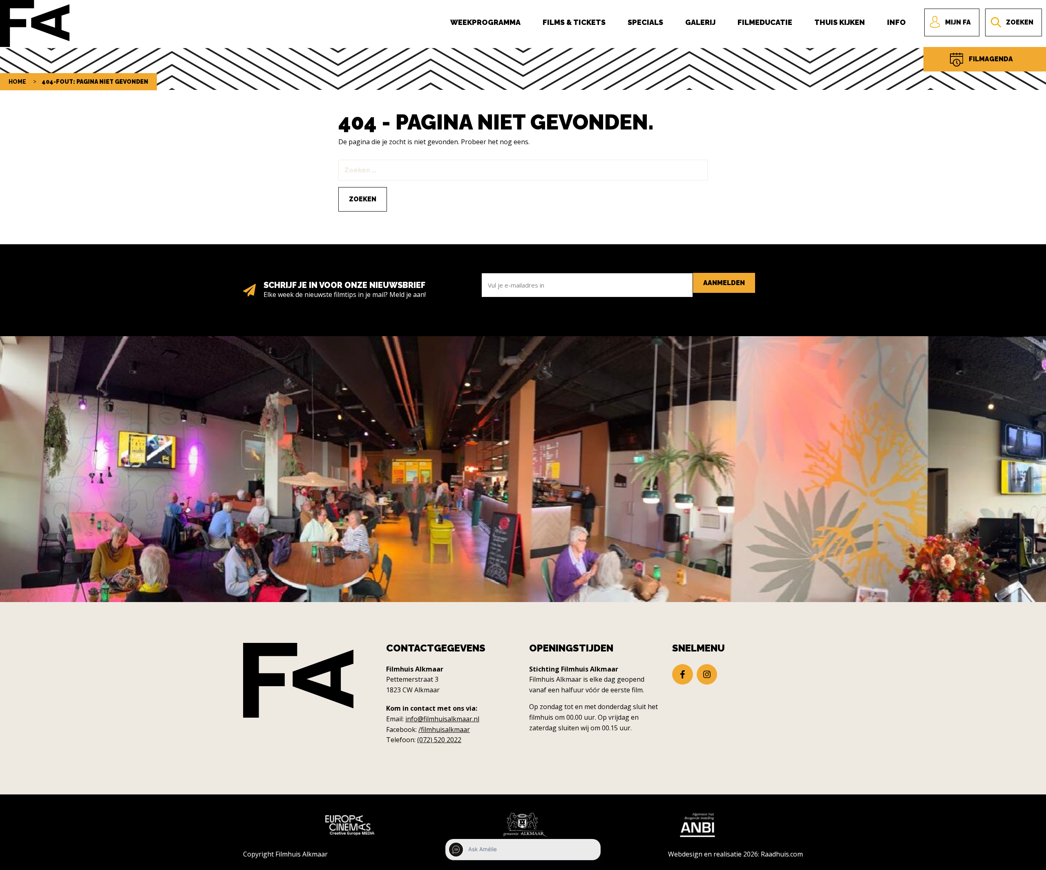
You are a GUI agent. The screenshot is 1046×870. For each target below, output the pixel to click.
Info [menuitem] (896, 22)
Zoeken (1019, 22)
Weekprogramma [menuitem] (485, 22)
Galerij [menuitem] (700, 22)
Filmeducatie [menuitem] (765, 22)
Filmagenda (991, 59)
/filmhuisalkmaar (444, 729)
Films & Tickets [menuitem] (574, 22)
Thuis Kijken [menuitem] (839, 22)
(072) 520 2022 (439, 739)
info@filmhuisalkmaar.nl (442, 718)
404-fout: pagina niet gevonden (95, 81)
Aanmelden (724, 283)
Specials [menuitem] (645, 22)
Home (17, 81)
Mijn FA (958, 22)
